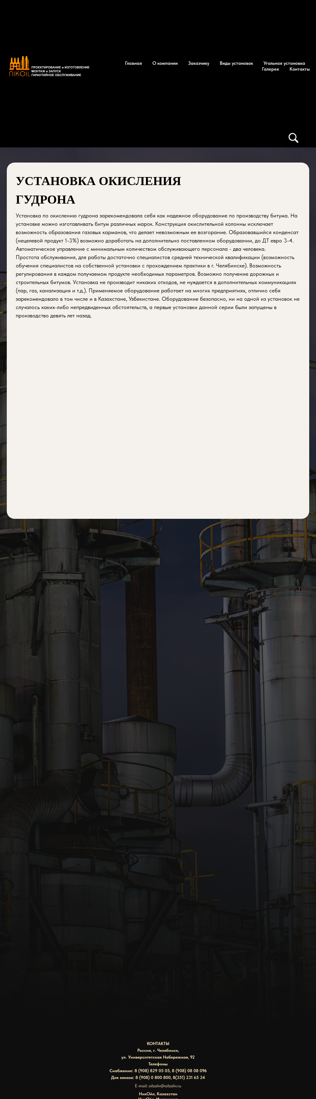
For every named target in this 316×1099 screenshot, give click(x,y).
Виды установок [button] (236, 63)
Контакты (299, 69)
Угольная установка (284, 63)
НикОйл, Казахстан (158, 1093)
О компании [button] (165, 63)
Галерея (270, 69)
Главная (133, 63)
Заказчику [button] (198, 63)
